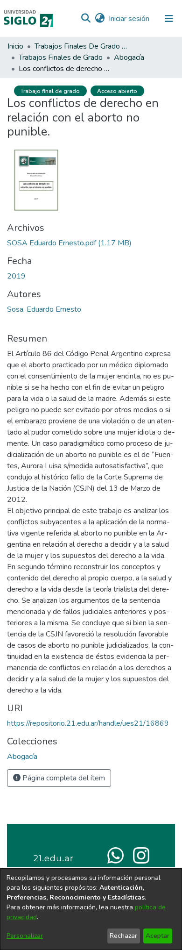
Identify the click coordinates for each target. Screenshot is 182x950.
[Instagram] (141, 855)
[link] (69, 243)
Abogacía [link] (129, 57)
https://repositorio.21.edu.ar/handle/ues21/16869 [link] (88, 723)
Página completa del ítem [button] (63, 778)
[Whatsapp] (115, 855)
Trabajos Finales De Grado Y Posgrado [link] (81, 46)
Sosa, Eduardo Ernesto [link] (44, 309)
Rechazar (123, 935)
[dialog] (91, 909)
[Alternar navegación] (169, 18)
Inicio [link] (15, 46)
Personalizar (25, 935)
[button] (85, 18)
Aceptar (157, 935)
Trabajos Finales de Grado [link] (61, 57)
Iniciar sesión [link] (129, 19)
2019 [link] (16, 276)
